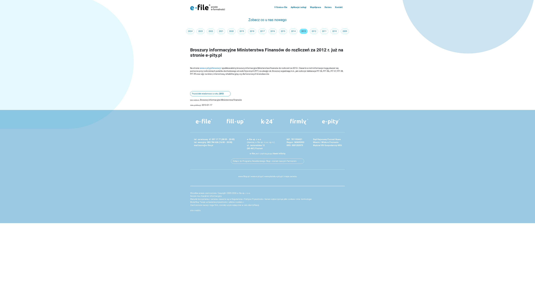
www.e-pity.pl (257, 176)
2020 (231, 31)
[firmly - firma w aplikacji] (299, 121)
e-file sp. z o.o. (244, 193)
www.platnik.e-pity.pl (273, 176)
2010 (334, 31)
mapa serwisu (290, 176)
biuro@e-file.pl (205, 145)
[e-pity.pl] (331, 121)
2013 (303, 31)
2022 (211, 31)
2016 (272, 31)
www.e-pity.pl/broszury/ (210, 68)
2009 (345, 31)
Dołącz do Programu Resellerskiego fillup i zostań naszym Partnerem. (265, 161)
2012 (314, 31)
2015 (283, 31)
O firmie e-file (280, 7)
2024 (190, 31)
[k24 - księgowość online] (267, 121)
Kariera (328, 7)
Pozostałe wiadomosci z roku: (208, 94)
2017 (262, 31)
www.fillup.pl (243, 176)
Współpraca (315, 7)
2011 (324, 31)
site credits (195, 210)
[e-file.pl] (204, 121)
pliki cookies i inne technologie (298, 199)
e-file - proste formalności (207, 7)
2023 (200, 31)
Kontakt (339, 7)
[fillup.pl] (236, 121)
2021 (221, 31)
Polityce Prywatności (253, 199)
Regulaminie (237, 199)
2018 (252, 31)
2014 (293, 31)
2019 (241, 31)
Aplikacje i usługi (298, 7)
